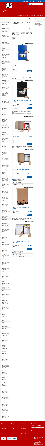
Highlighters (5, 223)
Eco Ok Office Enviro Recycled (5, 192)
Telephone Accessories (4, 388)
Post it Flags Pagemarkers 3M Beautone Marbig (5, 337)
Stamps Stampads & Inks (5, 373)
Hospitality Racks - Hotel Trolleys (6, 226)
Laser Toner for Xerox (5, 295)
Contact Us (13, 428)
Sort (25, 38)
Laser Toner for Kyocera (5, 288)
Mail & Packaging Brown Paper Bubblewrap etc (5, 308)
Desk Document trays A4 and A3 (5, 166)
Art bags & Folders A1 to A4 (5, 51)
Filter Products (5, 18)
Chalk (4, 116)
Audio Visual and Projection (6, 55)
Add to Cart (29, 71)
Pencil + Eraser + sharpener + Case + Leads (6, 330)
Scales (4, 353)
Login (27, 1)
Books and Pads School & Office (5, 81)
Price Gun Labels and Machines (4, 345)
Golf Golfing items (5, 220)
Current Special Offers (5, 25)
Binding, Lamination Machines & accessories (4, 70)
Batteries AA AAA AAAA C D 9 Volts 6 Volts (5, 65)
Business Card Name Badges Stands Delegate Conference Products (5, 93)
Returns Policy (23, 431)
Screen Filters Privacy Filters (5, 360)
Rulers (4, 351)
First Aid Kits (5, 207)
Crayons (4, 146)
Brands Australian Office (5, 84)
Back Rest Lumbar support (5, 58)
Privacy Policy (23, 428)
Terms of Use (23, 426)
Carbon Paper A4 (5, 105)
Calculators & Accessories (5, 98)
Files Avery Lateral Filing (4, 201)
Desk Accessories (4, 162)
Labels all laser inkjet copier (5, 269)
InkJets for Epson (4, 241)
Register (30, 1)
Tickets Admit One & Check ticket (5, 398)
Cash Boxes (5, 112)
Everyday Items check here (5, 29)
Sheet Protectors (6, 363)
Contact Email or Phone (31, 15)
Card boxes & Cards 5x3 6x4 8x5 (5, 39)
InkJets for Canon (4, 238)
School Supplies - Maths (5, 356)
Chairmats (5, 114)
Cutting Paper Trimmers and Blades (5, 153)
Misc (4, 314)
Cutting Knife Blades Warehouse (5, 149)
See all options (14, 73)
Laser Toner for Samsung (5, 291)
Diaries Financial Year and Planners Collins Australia (5, 179)
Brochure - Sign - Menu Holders (6, 88)
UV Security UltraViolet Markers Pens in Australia (5, 405)
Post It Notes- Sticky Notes (5, 341)
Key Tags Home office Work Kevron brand (5, 255)
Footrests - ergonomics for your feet (5, 216)
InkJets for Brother (4, 234)
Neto (42, 444)
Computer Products (4, 131)
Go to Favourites (38, 18)
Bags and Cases (6, 61)
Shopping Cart (38, 21)
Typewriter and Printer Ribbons (5, 401)
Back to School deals (5, 32)
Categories (20, 15)
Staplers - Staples (4, 376)
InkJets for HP (6, 244)
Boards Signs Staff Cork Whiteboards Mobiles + (5, 76)
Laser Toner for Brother (5, 277)
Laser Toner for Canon (5, 280)
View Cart (41, 15)
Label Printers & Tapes (5, 259)
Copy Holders (5, 134)
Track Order (3, 428)
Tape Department (4, 385)
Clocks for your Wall (5, 128)
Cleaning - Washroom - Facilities (4, 120)
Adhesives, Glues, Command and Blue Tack (5, 43)
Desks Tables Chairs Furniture (5, 169)
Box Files (29, 18)
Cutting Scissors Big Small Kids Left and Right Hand (5, 158)
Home (38, 15)
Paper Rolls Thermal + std (5, 323)
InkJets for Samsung (4, 251)
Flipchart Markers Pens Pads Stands (6, 211)
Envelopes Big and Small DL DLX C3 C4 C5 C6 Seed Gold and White (5, 196)
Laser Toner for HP (5, 284)
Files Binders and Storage (5, 205)
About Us (24, 15)
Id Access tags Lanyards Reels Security (5, 230)
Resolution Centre (4, 431)
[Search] (28, 4)
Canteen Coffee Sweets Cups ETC (5, 102)
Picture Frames (6, 333)
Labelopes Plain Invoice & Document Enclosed (5, 264)
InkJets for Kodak (4, 247)
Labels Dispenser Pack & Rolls (5, 273)
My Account (3, 426)
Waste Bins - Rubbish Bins (5, 413)
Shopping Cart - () (40, 1)
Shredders (5, 370)
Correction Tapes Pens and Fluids (5, 143)
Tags (4, 382)
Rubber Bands (6, 348)
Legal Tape (5, 297)
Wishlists (23, 1)
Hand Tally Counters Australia (5, 36)
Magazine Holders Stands (5, 303)
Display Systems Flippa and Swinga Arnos (5, 184)
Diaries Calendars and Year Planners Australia (5, 174)
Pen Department (6, 326)
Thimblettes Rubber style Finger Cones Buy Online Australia (6, 393)
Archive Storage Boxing (5, 48)
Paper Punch (5, 320)
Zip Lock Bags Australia (5, 417)
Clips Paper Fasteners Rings (5, 124)
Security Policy (23, 433)
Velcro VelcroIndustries (5, 410)
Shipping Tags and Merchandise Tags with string (5, 366)
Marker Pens (5, 312)
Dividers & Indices (4, 188)
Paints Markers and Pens (5, 317)
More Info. (30, 68)
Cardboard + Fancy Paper (5, 109)
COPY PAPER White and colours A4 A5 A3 (5, 138)
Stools (4, 379)
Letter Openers (6, 300)
